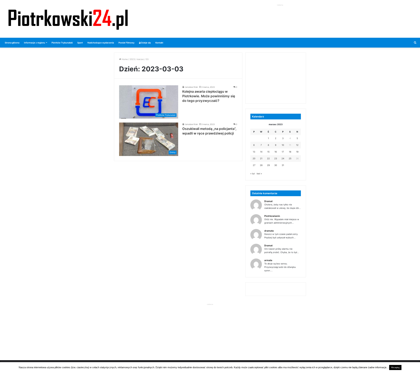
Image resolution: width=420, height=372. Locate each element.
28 (261, 165)
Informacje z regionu (34, 42)
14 (261, 151)
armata (268, 260)
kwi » (259, 173)
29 (268, 165)
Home (124, 59)
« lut (252, 173)
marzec (140, 59)
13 (254, 151)
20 (254, 158)
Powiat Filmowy (126, 42)
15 (268, 151)
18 (290, 151)
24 (283, 158)
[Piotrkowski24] (68, 19)
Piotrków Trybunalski (62, 42)
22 (268, 158)
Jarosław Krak (191, 87)
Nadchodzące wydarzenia (100, 42)
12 (297, 145)
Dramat (268, 201)
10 (283, 145)
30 (275, 165)
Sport (80, 42)
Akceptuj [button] (395, 367)
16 (275, 151)
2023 (132, 59)
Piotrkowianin (272, 216)
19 (297, 151)
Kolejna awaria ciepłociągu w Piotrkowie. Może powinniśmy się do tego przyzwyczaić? (208, 96)
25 (290, 158)
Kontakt (159, 42)
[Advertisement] (280, 14)
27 (254, 165)
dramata (269, 230)
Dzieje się (146, 42)
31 (283, 165)
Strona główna (12, 42)
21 (261, 158)
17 (283, 151)
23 (275, 158)
